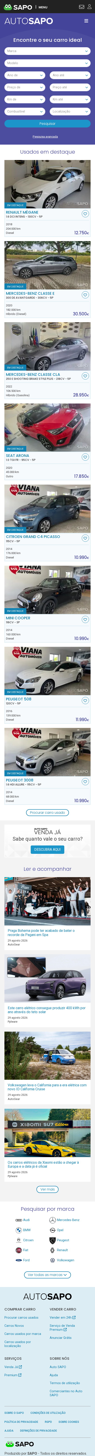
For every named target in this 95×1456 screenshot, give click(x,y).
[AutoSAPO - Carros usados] (28, 21)
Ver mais (47, 1189)
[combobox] (47, 51)
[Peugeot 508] (47, 671)
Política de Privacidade (21, 1421)
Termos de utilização (65, 1383)
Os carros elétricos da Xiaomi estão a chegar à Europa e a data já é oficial (43, 1164)
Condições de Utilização (48, 1412)
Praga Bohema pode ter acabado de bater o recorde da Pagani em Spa (41, 933)
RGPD (48, 1421)
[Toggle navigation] (86, 21)
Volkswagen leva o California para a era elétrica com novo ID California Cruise (47, 1087)
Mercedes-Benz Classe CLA (38, 376)
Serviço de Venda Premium (62, 1327)
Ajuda (54, 1375)
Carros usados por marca (22, 1334)
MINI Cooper (18, 620)
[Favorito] (85, 213)
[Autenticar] (81, 7)
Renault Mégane (24, 214)
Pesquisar (47, 123)
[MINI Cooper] (47, 590)
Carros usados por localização (17, 1344)
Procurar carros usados (21, 1317)
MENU (43, 7)
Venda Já (11, 1367)
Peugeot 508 (18, 701)
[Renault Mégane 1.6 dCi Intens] (47, 184)
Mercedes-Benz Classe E (30, 295)
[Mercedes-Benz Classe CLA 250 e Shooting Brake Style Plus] (47, 346)
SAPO (19, 1444)
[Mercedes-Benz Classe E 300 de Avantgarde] (47, 265)
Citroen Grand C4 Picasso (33, 538)
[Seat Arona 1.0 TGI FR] (47, 428)
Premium (11, 1375)
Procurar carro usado (47, 812)
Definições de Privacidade (38, 1430)
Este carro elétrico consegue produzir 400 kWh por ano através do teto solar (47, 1010)
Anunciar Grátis (61, 1338)
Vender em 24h (61, 1317)
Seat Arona (21, 457)
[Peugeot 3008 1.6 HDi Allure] (47, 752)
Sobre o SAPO (14, 1412)
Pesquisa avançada (45, 136)
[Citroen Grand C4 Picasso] (47, 509)
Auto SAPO (58, 1367)
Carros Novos (14, 1325)
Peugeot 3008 (23, 782)
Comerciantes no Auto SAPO (66, 1393)
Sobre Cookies (69, 1421)
